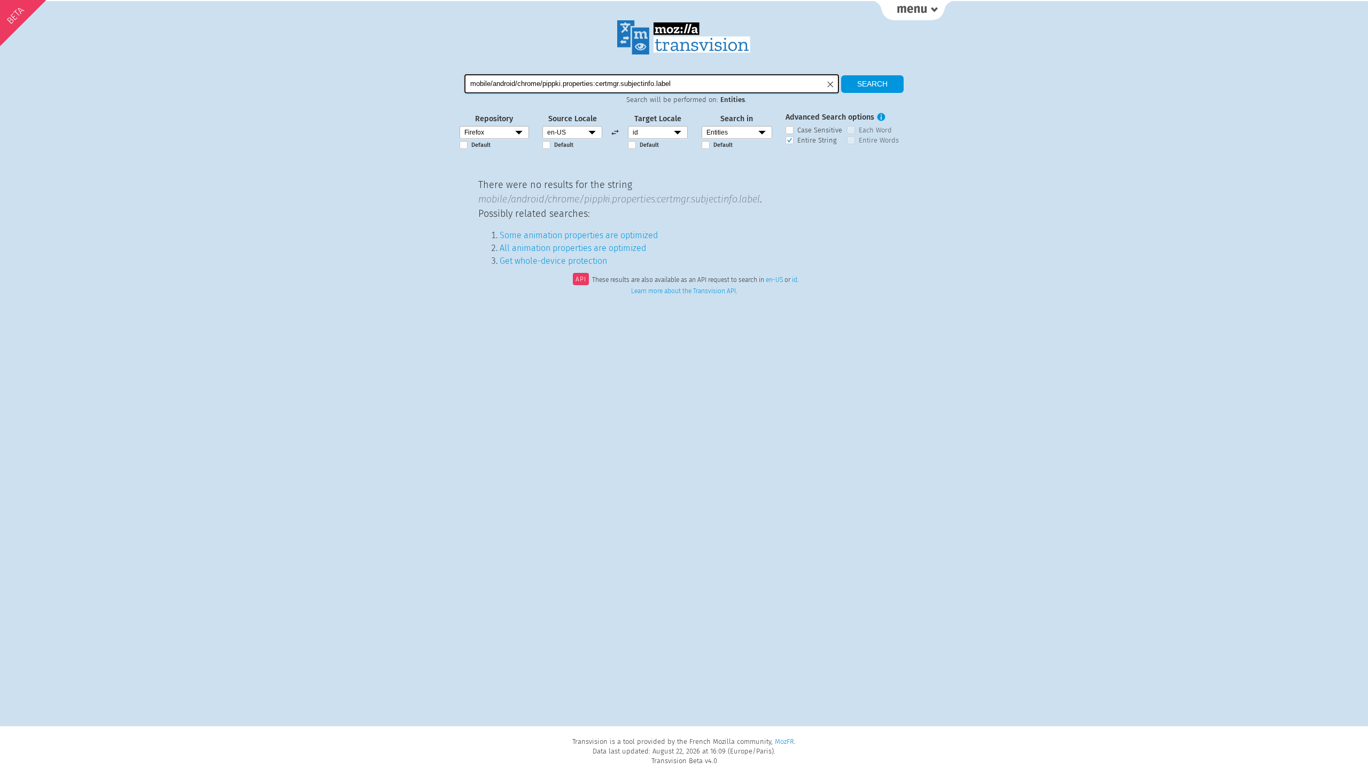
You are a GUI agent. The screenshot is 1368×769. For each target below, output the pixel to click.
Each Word (875, 130)
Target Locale (657, 118)
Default (481, 145)
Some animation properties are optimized (579, 235)
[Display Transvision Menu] (913, 10)
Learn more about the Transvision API (683, 291)
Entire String (817, 140)
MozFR (784, 741)
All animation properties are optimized (573, 248)
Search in (736, 118)
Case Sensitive (819, 130)
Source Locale (572, 118)
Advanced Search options (830, 117)
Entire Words (879, 140)
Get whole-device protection (553, 261)
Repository (494, 118)
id (794, 280)
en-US (774, 280)
